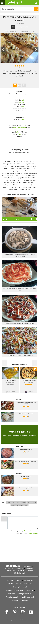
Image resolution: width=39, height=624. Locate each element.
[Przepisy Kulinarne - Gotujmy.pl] (15, 2)
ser (29, 502)
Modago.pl (28, 583)
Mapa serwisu (10, 571)
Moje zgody (27, 566)
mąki (23, 100)
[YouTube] (32, 611)
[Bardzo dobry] (21, 65)
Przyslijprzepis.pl (12, 597)
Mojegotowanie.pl (24, 594)
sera (19, 134)
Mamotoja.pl (28, 580)
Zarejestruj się (33, 533)
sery (13, 502)
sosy (18, 502)
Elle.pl (25, 587)
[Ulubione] (16, 369)
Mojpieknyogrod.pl (27, 597)
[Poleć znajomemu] (19, 85)
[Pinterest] (15, 611)
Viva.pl (10, 583)
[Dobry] (19, 65)
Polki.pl (18, 580)
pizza (24, 502)
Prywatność (9, 568)
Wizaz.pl (10, 580)
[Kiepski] (16, 65)
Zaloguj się (27, 531)
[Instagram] (24, 611)
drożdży (21, 102)
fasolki (15, 127)
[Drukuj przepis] (24, 85)
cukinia (34, 502)
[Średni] (18, 65)
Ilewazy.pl (16, 587)
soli (23, 106)
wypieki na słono (22, 505)
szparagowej (22, 127)
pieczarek (22, 130)
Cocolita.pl (24, 600)
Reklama (30, 571)
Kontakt (21, 571)
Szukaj (36, 9)
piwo (8, 502)
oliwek (18, 132)
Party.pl (18, 583)
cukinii (23, 119)
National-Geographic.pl (14, 590)
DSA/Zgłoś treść (19, 573)
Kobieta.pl (11, 594)
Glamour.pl (29, 590)
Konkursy (19, 568)
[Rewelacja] (23, 65)
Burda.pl (15, 600)
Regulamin (29, 568)
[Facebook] (7, 611)
